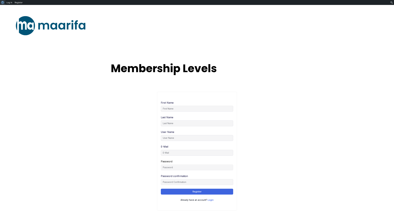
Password (166, 161)
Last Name (167, 117)
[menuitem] (2, 2)
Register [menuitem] (19, 2)
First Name (167, 102)
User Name (167, 132)
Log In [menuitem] (9, 2)
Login (211, 200)
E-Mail (164, 146)
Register (197, 191)
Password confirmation (174, 176)
